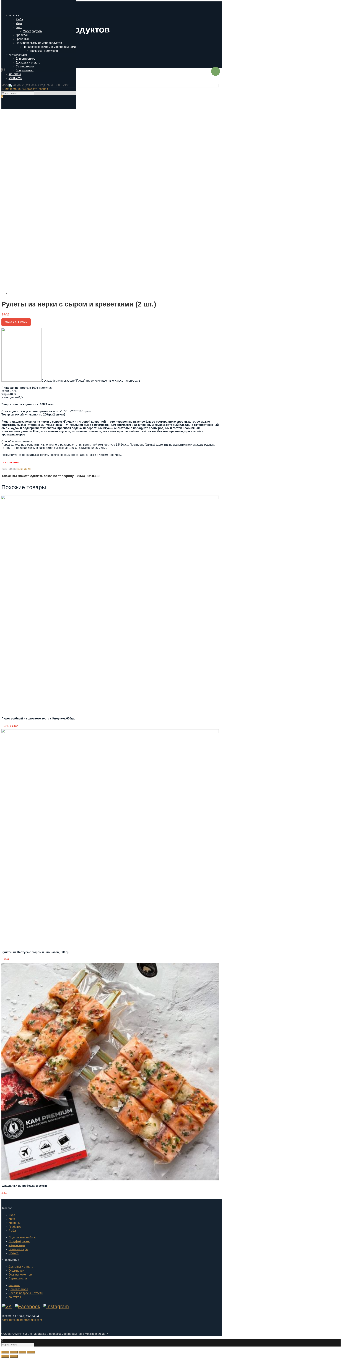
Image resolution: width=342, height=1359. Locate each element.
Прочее (14, 1253)
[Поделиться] (14, 1352)
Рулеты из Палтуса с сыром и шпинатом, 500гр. (35, 952)
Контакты (15, 1297)
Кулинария (23, 468)
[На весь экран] (22, 1352)
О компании (16, 1270)
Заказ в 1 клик (16, 322)
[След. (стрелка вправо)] (14, 1356)
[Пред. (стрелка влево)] (5, 1356)
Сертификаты (18, 1278)
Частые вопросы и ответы (26, 1293)
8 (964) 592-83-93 (87, 476)
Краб (12, 1218)
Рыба (12, 1230)
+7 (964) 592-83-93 (27, 1315)
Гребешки (15, 1226)
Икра (12, 1214)
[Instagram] (56, 1306)
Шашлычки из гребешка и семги (24, 1185)
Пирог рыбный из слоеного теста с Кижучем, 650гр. (38, 718)
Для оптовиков (18, 1289)
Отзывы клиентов (20, 1274)
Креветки (14, 1222)
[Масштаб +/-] (31, 1352)
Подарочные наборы (22, 1237)
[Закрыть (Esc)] (5, 1352)
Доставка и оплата (21, 1266)
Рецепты (14, 1285)
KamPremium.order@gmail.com (21, 1319)
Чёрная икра (17, 1245)
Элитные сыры (18, 1249)
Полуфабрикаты (19, 1241)
